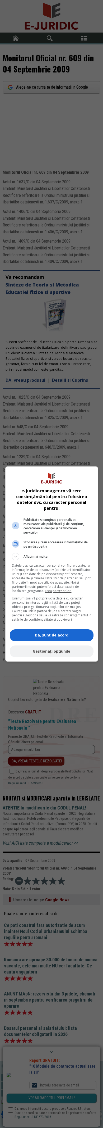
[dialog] (51, 564)
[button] (51, 556)
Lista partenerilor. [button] (58, 591)
